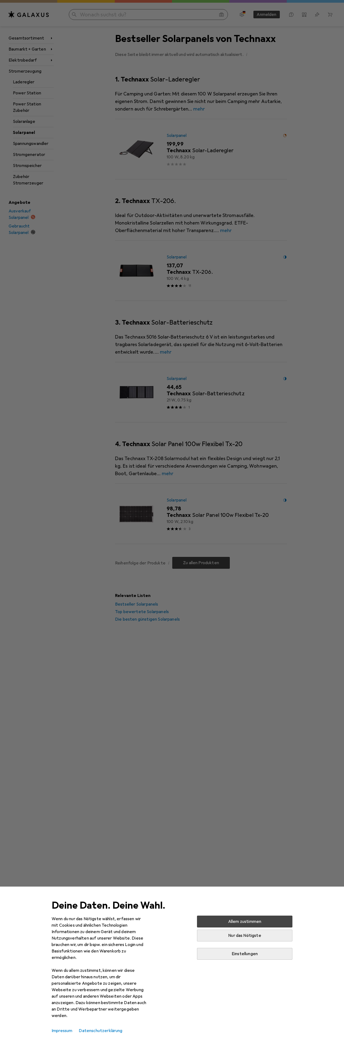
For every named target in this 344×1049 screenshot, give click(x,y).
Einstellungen (245, 953)
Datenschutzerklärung (100, 1030)
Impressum (62, 1030)
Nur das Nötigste (244, 935)
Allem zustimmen (244, 921)
